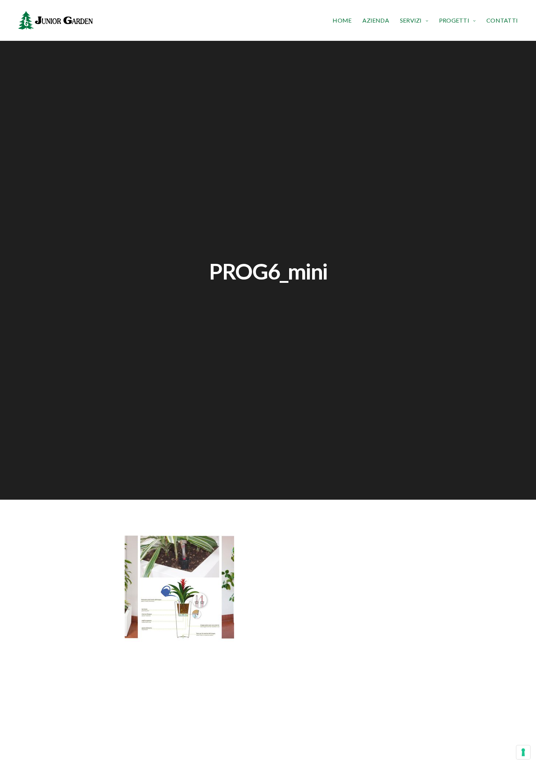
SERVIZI (411, 20)
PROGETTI (454, 20)
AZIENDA (375, 20)
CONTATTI (502, 20)
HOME (342, 20)
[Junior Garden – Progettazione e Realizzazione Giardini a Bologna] (55, 20)
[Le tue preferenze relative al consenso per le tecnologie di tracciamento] (523, 752)
